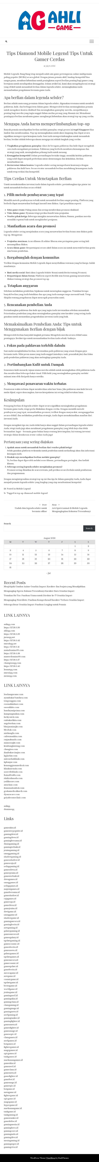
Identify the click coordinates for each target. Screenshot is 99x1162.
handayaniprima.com (14, 710)
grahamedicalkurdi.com (15, 791)
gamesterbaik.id (11, 876)
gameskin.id (9, 1063)
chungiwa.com (11, 749)
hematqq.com (10, 669)
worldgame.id (10, 989)
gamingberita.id (11, 924)
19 (36, 559)
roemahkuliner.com (13, 704)
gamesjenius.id (11, 873)
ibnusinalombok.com (14, 788)
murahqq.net (10, 644)
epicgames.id (10, 1053)
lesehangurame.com (13, 694)
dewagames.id (10, 879)
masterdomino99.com (14, 656)
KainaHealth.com (12, 775)
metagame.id (10, 1092)
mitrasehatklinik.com (14, 759)
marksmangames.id (13, 1060)
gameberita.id (10, 969)
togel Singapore (81, 130)
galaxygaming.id (12, 931)
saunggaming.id (11, 853)
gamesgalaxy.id (11, 937)
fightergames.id (11, 1047)
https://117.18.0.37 (12, 660)
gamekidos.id (10, 1121)
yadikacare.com (11, 781)
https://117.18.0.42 (12, 640)
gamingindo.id (11, 1134)
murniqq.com (10, 673)
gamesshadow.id (12, 860)
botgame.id (9, 1089)
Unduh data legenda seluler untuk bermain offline (31, 508)
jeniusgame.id (10, 992)
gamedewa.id (10, 905)
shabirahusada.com (13, 778)
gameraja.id (9, 902)
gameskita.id (10, 828)
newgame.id (9, 976)
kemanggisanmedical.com (16, 765)
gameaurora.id (11, 960)
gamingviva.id (11, 1147)
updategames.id (11, 957)
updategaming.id (12, 941)
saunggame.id (10, 915)
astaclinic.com (11, 785)
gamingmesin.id (11, 1124)
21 (62, 559)
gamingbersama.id (13, 841)
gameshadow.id (11, 895)
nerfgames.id (10, 1041)
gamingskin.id (11, 999)
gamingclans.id (11, 1002)
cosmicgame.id (11, 979)
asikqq (7, 806)
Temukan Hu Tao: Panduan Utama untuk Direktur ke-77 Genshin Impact (38, 595)
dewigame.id (10, 911)
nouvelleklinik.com (13, 772)
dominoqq (9, 809)
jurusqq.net (9, 637)
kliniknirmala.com (13, 769)
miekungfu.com (11, 733)
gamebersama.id (12, 892)
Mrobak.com (10, 730)
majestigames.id (11, 889)
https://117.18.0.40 (12, 666)
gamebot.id (9, 1079)
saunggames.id (11, 882)
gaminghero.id (11, 1128)
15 (75, 555)
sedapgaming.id (11, 866)
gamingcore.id (11, 1131)
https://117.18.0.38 (12, 653)
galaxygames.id (11, 953)
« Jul (49, 573)
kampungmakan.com (14, 714)
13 (49, 555)
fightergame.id (11, 1095)
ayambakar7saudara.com (16, 698)
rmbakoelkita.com (12, 720)
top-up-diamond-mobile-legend (32, 493)
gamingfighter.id (12, 1021)
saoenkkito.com (11, 707)
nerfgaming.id (11, 1015)
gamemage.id (10, 1082)
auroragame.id (11, 973)
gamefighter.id (11, 1076)
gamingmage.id (11, 1008)
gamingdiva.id (11, 1137)
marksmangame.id (13, 1108)
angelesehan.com (12, 723)
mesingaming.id (11, 1140)
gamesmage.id (11, 1031)
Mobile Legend (23, 489)
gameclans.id (10, 1070)
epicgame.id (9, 1099)
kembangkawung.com (14, 746)
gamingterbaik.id (12, 847)
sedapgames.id (11, 886)
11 (23, 555)
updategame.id (11, 982)
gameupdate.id (11, 966)
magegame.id (10, 1102)
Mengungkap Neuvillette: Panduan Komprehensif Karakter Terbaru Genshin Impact (44, 600)
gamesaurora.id (11, 934)
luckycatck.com (11, 717)
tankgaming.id (11, 1115)
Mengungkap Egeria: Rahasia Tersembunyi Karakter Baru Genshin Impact (39, 591)
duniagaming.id (11, 844)
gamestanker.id (11, 1118)
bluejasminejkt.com (13, 727)
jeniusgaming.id (11, 850)
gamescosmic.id (11, 944)
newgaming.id (10, 928)
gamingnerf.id (11, 995)
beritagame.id (10, 986)
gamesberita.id (11, 947)
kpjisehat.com (10, 756)
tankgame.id (10, 1112)
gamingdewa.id (11, 837)
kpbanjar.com (10, 762)
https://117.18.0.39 (12, 634)
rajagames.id (10, 899)
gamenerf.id (10, 1066)
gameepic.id (9, 1086)
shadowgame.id (11, 918)
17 (10, 559)
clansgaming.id (11, 1005)
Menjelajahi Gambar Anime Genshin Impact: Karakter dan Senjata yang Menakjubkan (44, 586)
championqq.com (12, 663)
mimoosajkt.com (12, 743)
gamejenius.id (10, 908)
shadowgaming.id (12, 857)
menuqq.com (10, 676)
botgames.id (9, 1044)
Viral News (51, 1158)
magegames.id (11, 1050)
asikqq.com (9, 624)
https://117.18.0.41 (11, 647)
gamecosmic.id (11, 963)
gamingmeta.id (11, 1011)
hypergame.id (10, 1105)
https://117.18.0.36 (12, 627)
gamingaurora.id (12, 921)
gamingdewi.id (11, 834)
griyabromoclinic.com (15, 797)
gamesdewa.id (10, 870)
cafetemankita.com (13, 736)
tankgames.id (10, 1057)
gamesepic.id (10, 1034)
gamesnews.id (10, 950)
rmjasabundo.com (12, 739)
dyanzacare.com (12, 794)
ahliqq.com (9, 631)
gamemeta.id (10, 1073)
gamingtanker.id (11, 1018)
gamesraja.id (10, 863)
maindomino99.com (14, 650)
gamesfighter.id (11, 1028)
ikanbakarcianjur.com (14, 752)
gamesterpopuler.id (13, 831)
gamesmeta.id (10, 1024)
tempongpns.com (12, 701)
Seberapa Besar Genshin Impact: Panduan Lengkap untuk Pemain (35, 604)
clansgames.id (10, 1037)
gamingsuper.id (11, 1144)
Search (7, 524)
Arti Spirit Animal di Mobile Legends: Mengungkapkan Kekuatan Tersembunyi (71, 508)
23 (88, 559)
